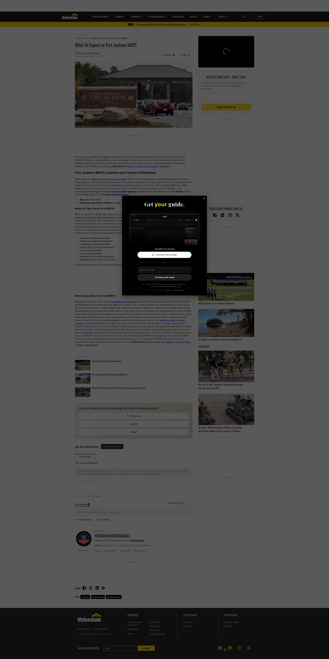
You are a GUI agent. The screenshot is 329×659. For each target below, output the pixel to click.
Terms (168, 290)
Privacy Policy (178, 290)
